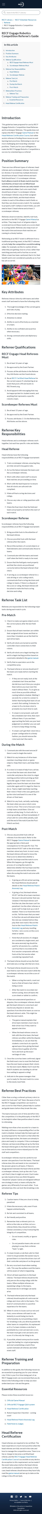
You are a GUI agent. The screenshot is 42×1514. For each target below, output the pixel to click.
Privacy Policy (14, 1500)
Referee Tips (14, 93)
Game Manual (27, 133)
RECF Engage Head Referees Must (21, 62)
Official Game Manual (16, 1400)
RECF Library (7, 20)
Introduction (10, 50)
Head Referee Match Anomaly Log (21, 1419)
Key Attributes (11, 57)
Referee (7, 22)
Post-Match (14, 87)
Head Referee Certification (15, 103)
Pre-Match (13, 81)
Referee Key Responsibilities (15, 69)
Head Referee (14, 72)
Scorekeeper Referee (17, 75)
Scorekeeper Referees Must (19, 65)
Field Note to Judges (15, 1424)
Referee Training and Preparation (17, 97)
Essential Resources (16, 100)
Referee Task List (12, 78)
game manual (33, 658)
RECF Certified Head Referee (23, 378)
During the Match (16, 84)
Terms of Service (25, 1500)
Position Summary (12, 53)
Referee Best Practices (14, 91)
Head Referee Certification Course (16, 135)
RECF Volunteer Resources (25, 20)
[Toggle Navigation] (3, 4)
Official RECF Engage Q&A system (21, 1404)
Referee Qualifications (13, 60)
